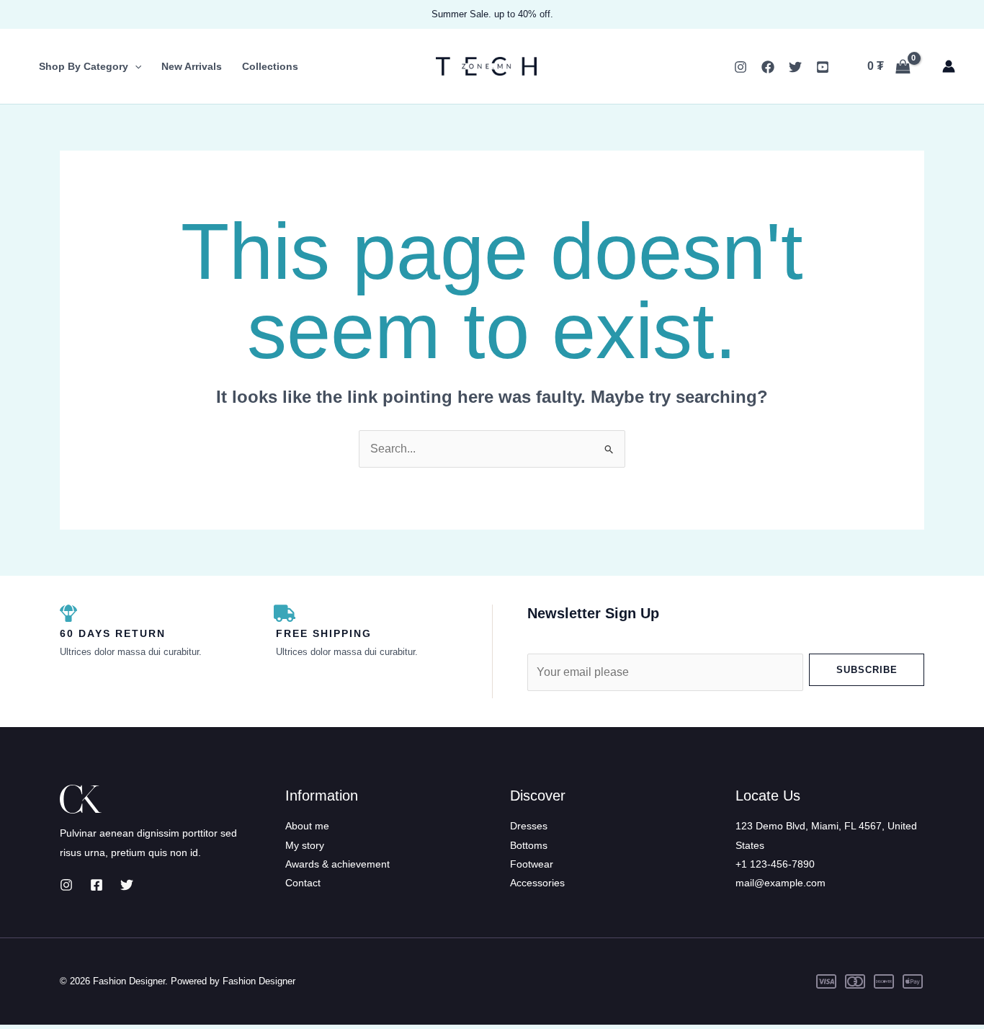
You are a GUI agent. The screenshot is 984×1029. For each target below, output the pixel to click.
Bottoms (528, 845)
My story (304, 845)
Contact (303, 882)
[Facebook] (767, 67)
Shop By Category (83, 66)
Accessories (537, 882)
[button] (134, 66)
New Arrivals (191, 66)
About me (307, 826)
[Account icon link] (948, 66)
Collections (270, 66)
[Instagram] (740, 67)
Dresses (528, 826)
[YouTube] (822, 67)
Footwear (531, 864)
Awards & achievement (337, 864)
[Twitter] (795, 67)
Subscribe (867, 669)
